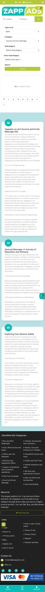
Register (28, 2)
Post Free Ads (23, 513)
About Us (6, 532)
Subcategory (10, 46)
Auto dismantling (31, 484)
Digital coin (7, 544)
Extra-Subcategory (11, 55)
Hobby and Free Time (33, 461)
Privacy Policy (30, 534)
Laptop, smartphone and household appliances (10, 469)
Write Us (7, 565)
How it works (8, 548)
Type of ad (9, 27)
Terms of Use (30, 530)
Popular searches (31, 542)
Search (7, 65)
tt (3, 524)
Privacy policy (9, 536)
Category (8, 37)
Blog (4, 540)
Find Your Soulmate (11, 476)
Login (19, 2)
